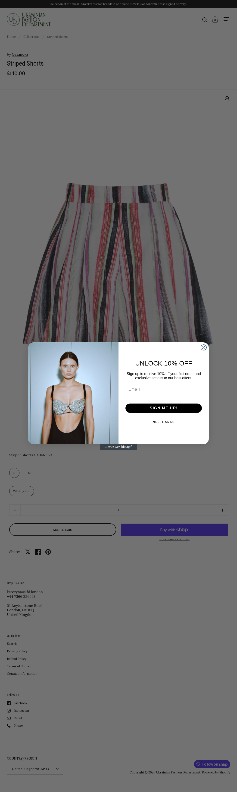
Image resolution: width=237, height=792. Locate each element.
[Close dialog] (203, 347)
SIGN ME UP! (164, 408)
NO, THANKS (164, 422)
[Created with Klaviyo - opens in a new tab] (118, 447)
